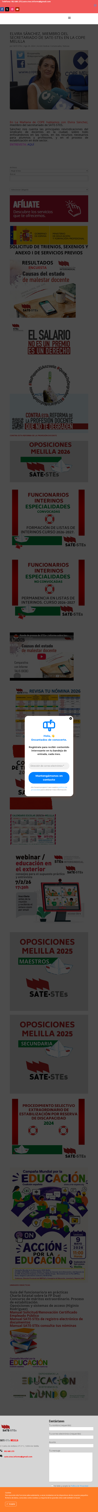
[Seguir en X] (7, 9)
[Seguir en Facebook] (2, 9)
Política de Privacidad (79, 1486)
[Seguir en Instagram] (12, 9)
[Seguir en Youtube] (17, 9)
